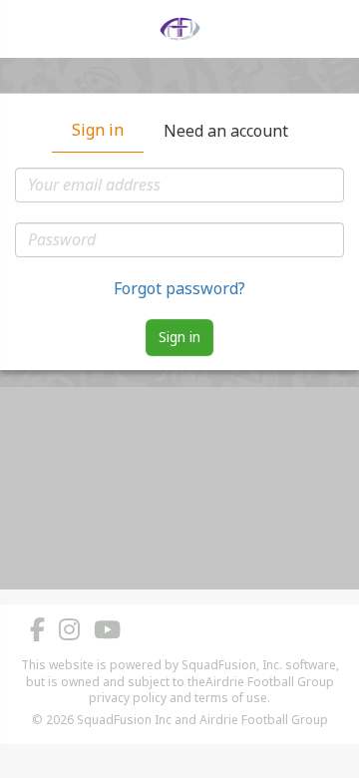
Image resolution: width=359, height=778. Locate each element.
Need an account (226, 131)
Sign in (98, 130)
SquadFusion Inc (124, 719)
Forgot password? (179, 288)
